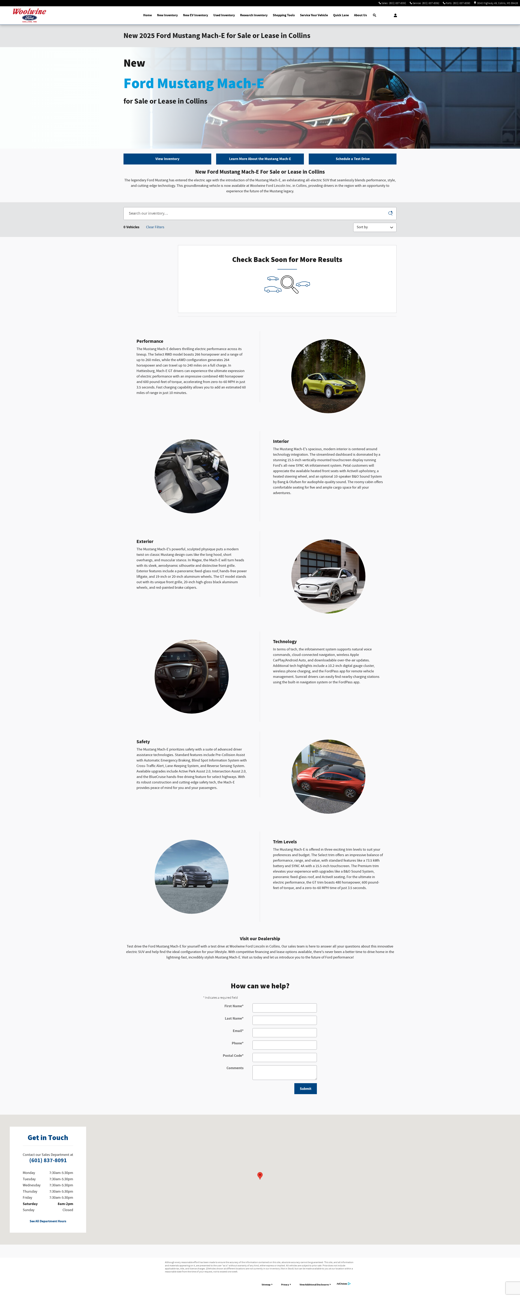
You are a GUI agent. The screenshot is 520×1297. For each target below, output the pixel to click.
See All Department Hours (48, 1221)
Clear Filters (155, 227)
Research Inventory (254, 15)
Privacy (285, 1284)
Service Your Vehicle (314, 15)
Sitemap (266, 1284)
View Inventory (167, 158)
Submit (305, 1088)
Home (147, 15)
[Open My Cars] (394, 15)
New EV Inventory (195, 15)
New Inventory (167, 15)
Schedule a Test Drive (353, 158)
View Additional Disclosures (314, 1284)
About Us (360, 15)
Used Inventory (224, 15)
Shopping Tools (284, 15)
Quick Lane (341, 15)
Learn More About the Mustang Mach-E (260, 158)
